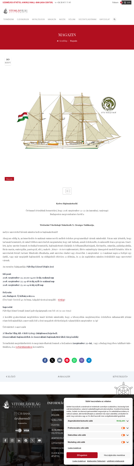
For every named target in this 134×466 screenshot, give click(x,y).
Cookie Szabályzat (74, 448)
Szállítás (56, 420)
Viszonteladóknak (87, 19)
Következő (119, 376)
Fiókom (115, 2)
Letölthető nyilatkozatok (115, 461)
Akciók (62, 19)
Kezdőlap (63, 41)
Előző (11, 376)
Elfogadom (82, 455)
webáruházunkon (24, 347)
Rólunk (72, 19)
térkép (61, 299)
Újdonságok (23, 19)
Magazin (52, 19)
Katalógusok (38, 19)
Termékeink (8, 19)
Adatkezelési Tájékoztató (96, 461)
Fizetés (55, 425)
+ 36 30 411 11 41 (64, 2)
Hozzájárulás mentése (114, 455)
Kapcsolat (105, 19)
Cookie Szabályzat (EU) (63, 448)
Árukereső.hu (22, 423)
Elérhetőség (58, 410)
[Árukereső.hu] (22, 419)
